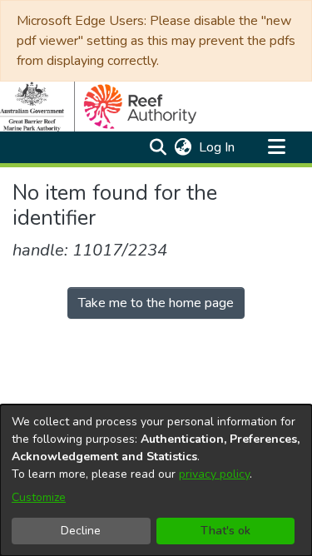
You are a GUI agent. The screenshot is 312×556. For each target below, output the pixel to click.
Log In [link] (217, 147)
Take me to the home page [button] (156, 303)
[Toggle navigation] (276, 147)
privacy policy (214, 474)
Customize (39, 497)
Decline (81, 531)
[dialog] (156, 480)
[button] (157, 147)
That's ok (225, 531)
